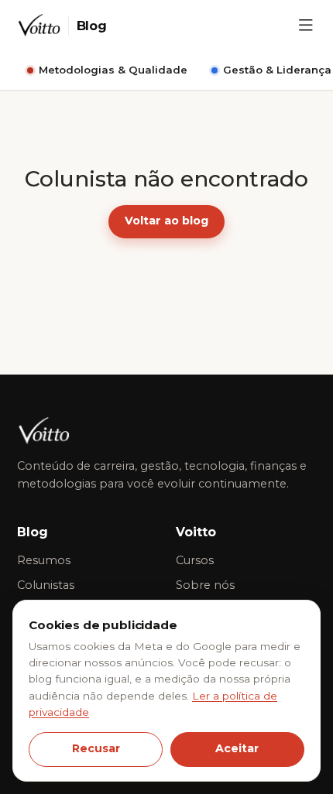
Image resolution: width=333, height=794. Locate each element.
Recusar (96, 748)
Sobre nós (205, 585)
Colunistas (45, 585)
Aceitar (237, 748)
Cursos (195, 560)
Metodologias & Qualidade (113, 69)
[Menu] (306, 25)
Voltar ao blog (166, 221)
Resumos (43, 560)
